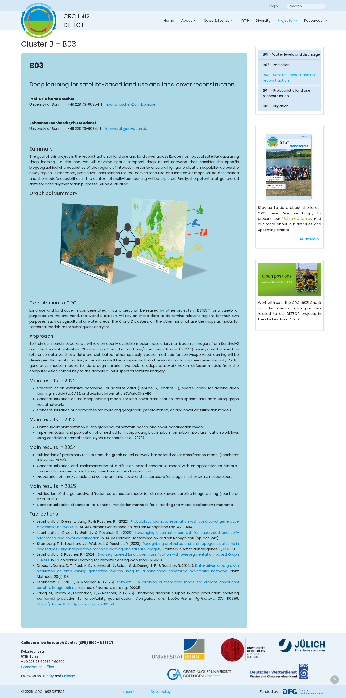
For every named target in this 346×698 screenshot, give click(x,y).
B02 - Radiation (276, 64)
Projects (285, 20)
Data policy (161, 691)
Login (273, 6)
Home (169, 20)
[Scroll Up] (334, 679)
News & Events (216, 20)
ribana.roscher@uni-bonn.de (131, 104)
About (186, 20)
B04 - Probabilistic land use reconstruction (286, 93)
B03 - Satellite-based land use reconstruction (290, 77)
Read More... (310, 238)
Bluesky (48, 675)
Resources (313, 20)
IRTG (245, 20)
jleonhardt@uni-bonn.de (126, 128)
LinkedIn (68, 675)
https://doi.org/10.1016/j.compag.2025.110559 (75, 604)
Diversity (263, 20)
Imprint (129, 691)
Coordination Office (37, 667)
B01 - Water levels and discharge (291, 54)
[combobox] (306, 6)
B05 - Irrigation (276, 105)
